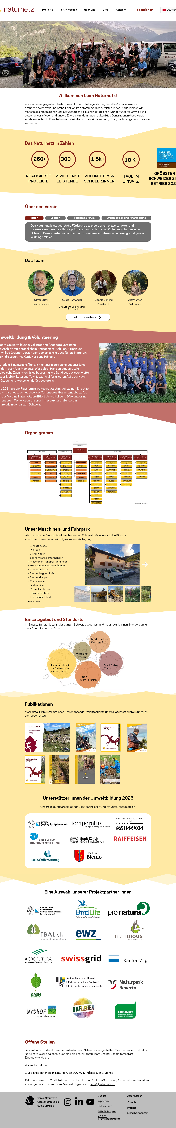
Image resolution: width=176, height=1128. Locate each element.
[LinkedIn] (79, 1102)
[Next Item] (145, 564)
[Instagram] (68, 1102)
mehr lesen (34, 601)
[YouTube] (90, 1102)
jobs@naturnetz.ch (103, 1084)
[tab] (34, 218)
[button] (47, 10)
